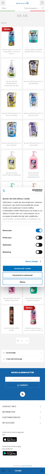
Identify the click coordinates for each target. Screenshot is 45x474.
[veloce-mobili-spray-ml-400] (11, 315)
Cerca (42, 8)
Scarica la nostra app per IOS (13, 433)
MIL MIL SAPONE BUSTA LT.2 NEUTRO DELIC (33, 114)
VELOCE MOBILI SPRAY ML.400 (11, 329)
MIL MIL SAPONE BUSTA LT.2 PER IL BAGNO (11, 144)
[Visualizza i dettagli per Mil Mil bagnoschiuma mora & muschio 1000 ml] (33, 315)
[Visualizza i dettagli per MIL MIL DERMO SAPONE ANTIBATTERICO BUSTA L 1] (33, 37)
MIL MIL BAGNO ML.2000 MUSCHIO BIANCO (33, 299)
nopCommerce (26, 466)
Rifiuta (22, 282)
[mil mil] (33, 69)
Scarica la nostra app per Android (11, 447)
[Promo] (7, 29)
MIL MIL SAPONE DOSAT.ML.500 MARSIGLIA (12, 174)
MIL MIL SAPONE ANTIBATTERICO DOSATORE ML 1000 (11, 83)
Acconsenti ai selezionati (22, 275)
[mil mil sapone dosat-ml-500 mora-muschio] (33, 160)
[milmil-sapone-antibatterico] (11, 69)
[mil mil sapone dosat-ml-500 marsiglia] (11, 160)
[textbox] (11, 8)
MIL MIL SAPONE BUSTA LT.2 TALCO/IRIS (33, 144)
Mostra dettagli (32, 261)
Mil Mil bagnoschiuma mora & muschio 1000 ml (33, 329)
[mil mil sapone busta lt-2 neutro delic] (33, 101)
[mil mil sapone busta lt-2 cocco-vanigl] (11, 101)
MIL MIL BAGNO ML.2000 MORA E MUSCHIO (11, 299)
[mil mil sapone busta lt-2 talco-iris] (33, 130)
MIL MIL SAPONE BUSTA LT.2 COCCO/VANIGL (11, 114)
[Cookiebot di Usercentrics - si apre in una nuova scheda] (32, 190)
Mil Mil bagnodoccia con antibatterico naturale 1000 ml (11, 52)
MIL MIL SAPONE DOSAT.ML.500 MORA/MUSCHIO (33, 175)
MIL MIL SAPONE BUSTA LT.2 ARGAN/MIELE (33, 82)
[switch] (39, 237)
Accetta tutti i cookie (22, 268)
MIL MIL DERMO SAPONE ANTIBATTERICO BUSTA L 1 (33, 51)
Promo (8, 26)
